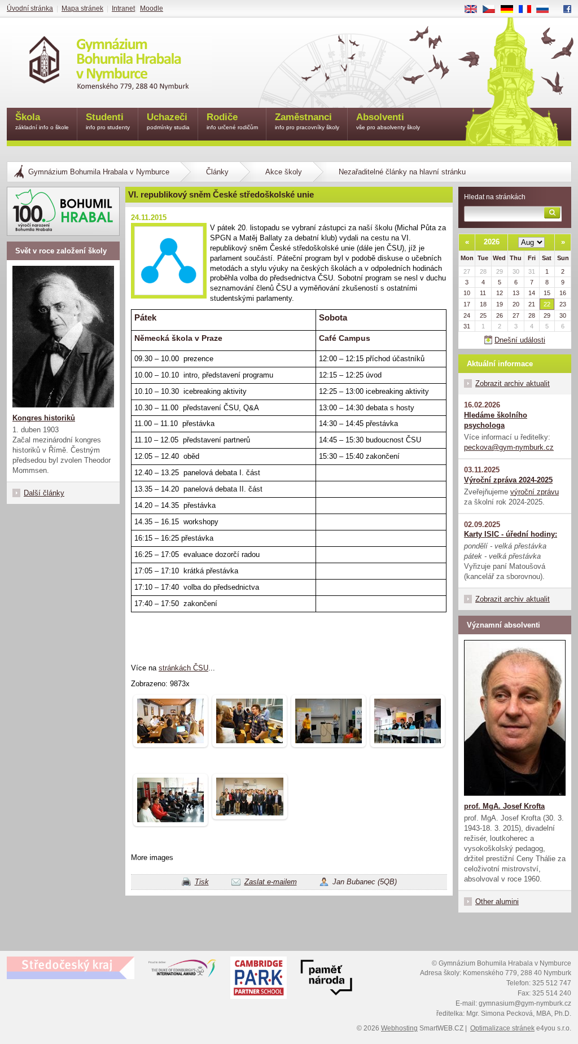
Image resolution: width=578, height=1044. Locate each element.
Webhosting (399, 1028)
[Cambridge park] (326, 979)
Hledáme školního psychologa (495, 420)
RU (547, 9)
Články (217, 172)
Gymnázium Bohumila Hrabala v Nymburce (98, 172)
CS (493, 9)
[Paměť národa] (258, 979)
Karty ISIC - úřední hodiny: (510, 534)
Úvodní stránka (30, 8)
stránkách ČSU (183, 668)
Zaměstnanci (307, 121)
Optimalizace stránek (502, 1028)
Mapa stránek (82, 8)
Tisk (202, 882)
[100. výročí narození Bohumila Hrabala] (63, 211)
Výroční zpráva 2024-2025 (508, 480)
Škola (42, 121)
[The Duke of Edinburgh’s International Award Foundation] (182, 971)
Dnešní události (519, 340)
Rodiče (232, 121)
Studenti (108, 121)
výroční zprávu (534, 492)
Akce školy (283, 172)
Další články (44, 493)
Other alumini (497, 901)
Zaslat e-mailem (270, 882)
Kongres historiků (43, 418)
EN (475, 9)
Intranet (123, 8)
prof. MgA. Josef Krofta (504, 806)
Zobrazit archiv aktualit (512, 383)
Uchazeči (168, 121)
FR (528, 9)
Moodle (151, 8)
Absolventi (388, 121)
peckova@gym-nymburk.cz (509, 447)
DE (511, 9)
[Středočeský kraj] (70, 968)
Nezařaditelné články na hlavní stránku (402, 172)
